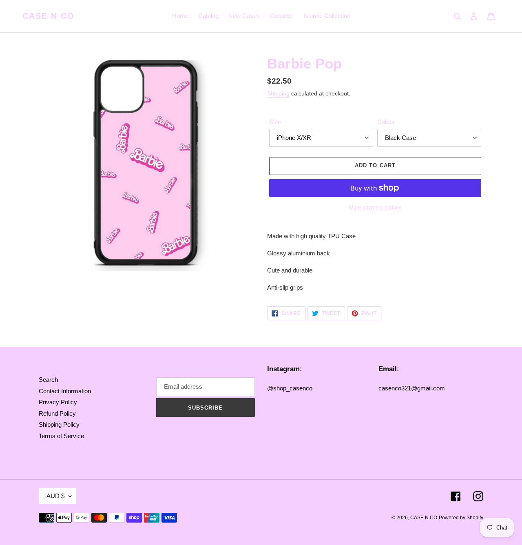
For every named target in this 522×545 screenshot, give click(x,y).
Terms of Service (61, 435)
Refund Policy (57, 413)
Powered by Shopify (461, 518)
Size (275, 121)
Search (48, 379)
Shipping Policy (59, 424)
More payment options (375, 207)
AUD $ (55, 495)
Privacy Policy (58, 402)
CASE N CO (48, 15)
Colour (386, 121)
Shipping (278, 93)
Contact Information (65, 391)
